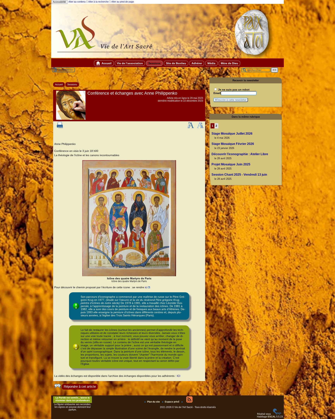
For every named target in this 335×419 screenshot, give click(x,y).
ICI (178, 375)
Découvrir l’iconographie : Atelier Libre (240, 154)
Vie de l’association (130, 63)
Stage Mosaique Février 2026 (233, 143)
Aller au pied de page (122, 1)
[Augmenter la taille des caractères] (190, 127)
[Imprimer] (60, 127)
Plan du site (154, 401)
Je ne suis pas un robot (233, 89)
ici (146, 287)
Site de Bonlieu (176, 63)
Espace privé (172, 401)
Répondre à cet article (80, 386)
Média (211, 63)
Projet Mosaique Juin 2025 (231, 164)
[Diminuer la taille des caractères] (200, 127)
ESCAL (272, 416)
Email (217, 93)
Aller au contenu (77, 1)
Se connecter (65, 69)
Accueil (106, 63)
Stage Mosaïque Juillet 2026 (232, 133)
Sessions (154, 63)
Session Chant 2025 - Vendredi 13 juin (239, 174)
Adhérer (197, 63)
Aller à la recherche (98, 1)
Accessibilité (59, 2)
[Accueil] (167, 57)
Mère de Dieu (229, 63)
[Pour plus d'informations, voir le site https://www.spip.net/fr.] (277, 414)
